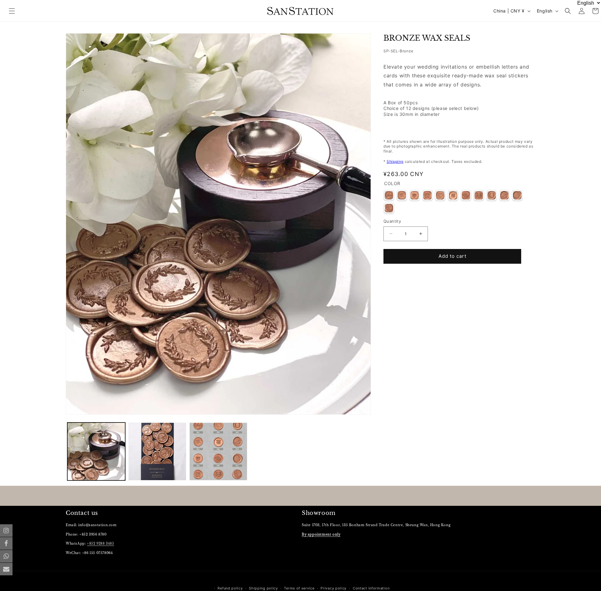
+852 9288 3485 (100, 544)
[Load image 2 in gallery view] (157, 451)
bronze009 (491, 195)
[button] (568, 11)
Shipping (395, 161)
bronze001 (388, 195)
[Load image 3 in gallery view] (218, 451)
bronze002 (401, 195)
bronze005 (440, 195)
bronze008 (478, 195)
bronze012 (388, 208)
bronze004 (427, 195)
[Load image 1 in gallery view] (96, 451)
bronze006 (453, 195)
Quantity (392, 221)
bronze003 (414, 195)
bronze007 (465, 195)
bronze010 (504, 195)
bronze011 (517, 195)
